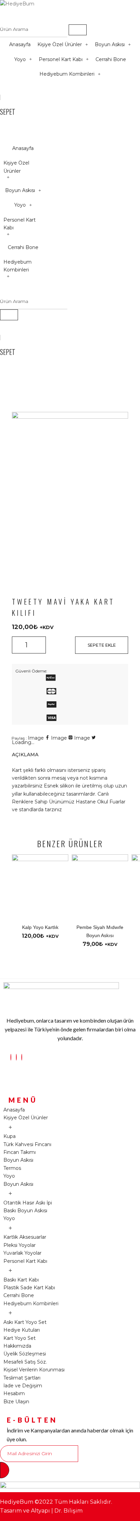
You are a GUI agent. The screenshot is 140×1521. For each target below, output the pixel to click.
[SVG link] (50, 678)
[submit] (4, 1470)
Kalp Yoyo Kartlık (40, 927)
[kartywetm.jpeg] (70, 417)
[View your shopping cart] (2, 88)
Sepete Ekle (102, 645)
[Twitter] (21, 1057)
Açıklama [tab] (25, 755)
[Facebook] (16, 1057)
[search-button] (78, 29)
